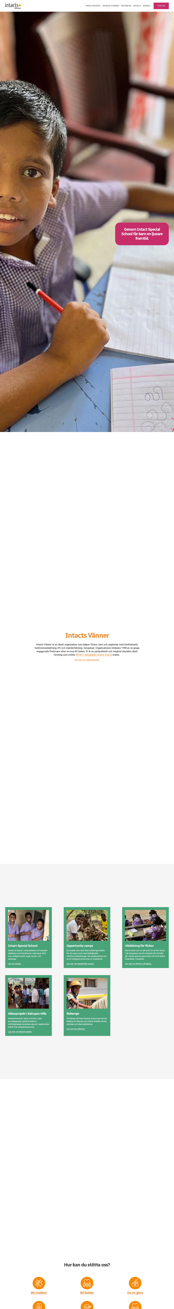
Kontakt (146, 6)
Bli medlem (39, 1293)
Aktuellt (137, 6)
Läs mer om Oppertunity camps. (80, 964)
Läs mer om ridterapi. (76, 1029)
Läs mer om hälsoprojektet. (20, 1032)
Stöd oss (161, 6)
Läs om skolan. (14, 964)
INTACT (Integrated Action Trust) (93, 654)
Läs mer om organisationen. (87, 660)
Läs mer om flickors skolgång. (138, 964)
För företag (126, 6)
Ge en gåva (135, 1293)
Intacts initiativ (93, 6)
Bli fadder (87, 1293)
